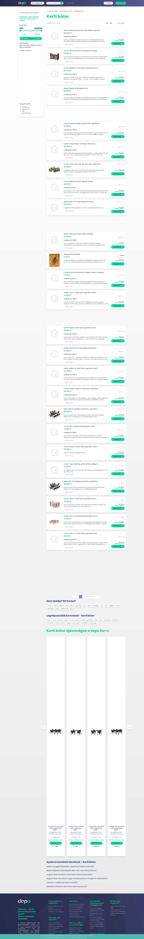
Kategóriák (33, 3)
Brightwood (64, 608)
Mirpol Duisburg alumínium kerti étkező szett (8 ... (82, 30)
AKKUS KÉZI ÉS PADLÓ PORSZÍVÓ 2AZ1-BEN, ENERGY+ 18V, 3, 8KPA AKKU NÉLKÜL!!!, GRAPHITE (76, 930)
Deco (71, 608)
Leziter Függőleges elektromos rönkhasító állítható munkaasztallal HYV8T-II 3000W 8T (55, 925)
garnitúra (79, 605)
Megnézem (118, 43)
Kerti (48, 620)
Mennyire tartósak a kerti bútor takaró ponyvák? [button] (66, 886)
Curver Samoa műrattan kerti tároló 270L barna (76, 905)
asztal (77, 620)
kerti (66, 605)
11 (90, 597)
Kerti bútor (73, 901)
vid (73, 623)
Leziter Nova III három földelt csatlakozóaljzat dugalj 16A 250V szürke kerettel (97, 925)
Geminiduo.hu (26, 113)
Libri (23, 111)
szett (89, 605)
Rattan (60, 620)
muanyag (107, 620)
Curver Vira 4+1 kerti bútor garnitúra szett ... (76, 828)
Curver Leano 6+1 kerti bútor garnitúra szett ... (81, 447)
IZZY (106, 605)
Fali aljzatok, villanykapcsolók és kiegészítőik (97, 903)
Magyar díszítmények (72, 254)
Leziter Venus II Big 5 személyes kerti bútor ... (80, 144)
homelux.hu (26, 107)
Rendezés (120, 23)
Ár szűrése (23, 25)
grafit (78, 623)
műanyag (50, 608)
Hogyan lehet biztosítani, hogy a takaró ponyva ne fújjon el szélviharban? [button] (77, 878)
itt (87, 937)
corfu (71, 620)
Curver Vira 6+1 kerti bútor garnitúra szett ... (55, 828)
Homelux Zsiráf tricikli (54, 910)
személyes (95, 605)
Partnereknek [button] (121, 3)
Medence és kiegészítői (115, 902)
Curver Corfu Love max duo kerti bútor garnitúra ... (83, 164)
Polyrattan (115, 620)
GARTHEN (85, 623)
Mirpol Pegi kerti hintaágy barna (76, 88)
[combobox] (53, 3)
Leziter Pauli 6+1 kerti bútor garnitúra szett (80, 328)
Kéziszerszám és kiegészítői (55, 902)
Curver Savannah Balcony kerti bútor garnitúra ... (82, 123)
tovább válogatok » (25, 50)
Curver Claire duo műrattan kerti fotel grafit (77, 916)
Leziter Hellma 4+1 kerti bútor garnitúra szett (80, 368)
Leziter (56, 605)
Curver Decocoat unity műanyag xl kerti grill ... (81, 51)
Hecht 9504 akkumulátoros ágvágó (55, 931)
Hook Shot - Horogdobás (56, 912)
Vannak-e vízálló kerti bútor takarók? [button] (62, 882)
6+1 (85, 605)
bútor (72, 605)
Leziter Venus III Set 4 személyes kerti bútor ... (81, 348)
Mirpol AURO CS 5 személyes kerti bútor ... (79, 202)
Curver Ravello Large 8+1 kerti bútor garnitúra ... (82, 389)
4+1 (102, 605)
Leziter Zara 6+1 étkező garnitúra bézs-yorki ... (81, 516)
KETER (57, 623)
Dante (57, 608)
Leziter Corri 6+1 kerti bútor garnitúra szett (80, 293)
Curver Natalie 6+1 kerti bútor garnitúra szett (81, 68)
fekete (68, 623)
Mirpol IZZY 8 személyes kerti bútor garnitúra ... (81, 409)
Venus (118, 605)
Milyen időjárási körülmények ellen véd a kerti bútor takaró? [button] (71, 870)
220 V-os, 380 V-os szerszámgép (76, 924)
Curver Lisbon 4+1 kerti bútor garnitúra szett (80, 533)
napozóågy (92, 623)
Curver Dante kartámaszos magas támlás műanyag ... (84, 272)
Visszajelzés (70, 3)
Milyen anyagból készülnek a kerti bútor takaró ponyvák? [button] (70, 866)
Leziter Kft (25, 109)
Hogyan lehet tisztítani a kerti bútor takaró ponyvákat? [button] (69, 874)
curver (54, 620)
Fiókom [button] (108, 3)
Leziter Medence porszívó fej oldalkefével (117, 911)
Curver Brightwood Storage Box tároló (78, 181)
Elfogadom (99, 936)
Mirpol (62, 605)
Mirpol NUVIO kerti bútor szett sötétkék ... (79, 234)
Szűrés (30, 38)
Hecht (63, 623)
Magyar (111, 605)
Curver (49, 605)
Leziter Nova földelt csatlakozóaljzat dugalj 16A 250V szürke (97, 919)
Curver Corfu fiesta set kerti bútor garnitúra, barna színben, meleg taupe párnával (76, 910)
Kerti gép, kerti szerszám (54, 918)
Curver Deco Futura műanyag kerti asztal (79, 426)
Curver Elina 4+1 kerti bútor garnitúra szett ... (80, 499)
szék (96, 620)
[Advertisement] (30, 76)
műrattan (50, 623)
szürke (83, 620)
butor (66, 620)
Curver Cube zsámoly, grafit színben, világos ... (81, 464)
